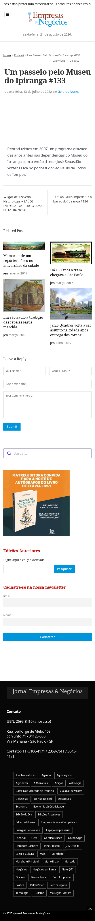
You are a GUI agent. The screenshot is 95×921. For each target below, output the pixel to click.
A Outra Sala (41, 783)
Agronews (22, 783)
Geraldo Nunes (68, 91)
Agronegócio (64, 775)
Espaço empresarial (58, 830)
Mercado (70, 861)
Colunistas (22, 799)
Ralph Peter (37, 885)
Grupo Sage (75, 838)
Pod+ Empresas (62, 877)
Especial (20, 838)
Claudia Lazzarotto (71, 791)
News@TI (67, 869)
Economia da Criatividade (48, 806)
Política (20, 885)
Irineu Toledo (52, 846)
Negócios (21, 869)
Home (7, 55)
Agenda (46, 775)
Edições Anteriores (49, 814)
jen (5, 273)
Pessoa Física (39, 877)
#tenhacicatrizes (26, 775)
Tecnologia (22, 893)
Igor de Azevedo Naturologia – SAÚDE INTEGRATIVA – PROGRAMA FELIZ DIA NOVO (22, 203)
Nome (7, 615)
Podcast (19, 55)
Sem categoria (58, 885)
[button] (7, 14)
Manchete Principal (27, 861)
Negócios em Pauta (44, 869)
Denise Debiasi (43, 799)
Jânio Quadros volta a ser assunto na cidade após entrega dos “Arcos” (70, 330)
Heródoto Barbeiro (27, 846)
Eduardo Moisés (25, 822)
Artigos (59, 783)
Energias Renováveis (28, 830)
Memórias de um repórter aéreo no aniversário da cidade (21, 260)
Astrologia (75, 783)
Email (6, 596)
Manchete (57, 854)
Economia (21, 806)
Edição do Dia (24, 814)
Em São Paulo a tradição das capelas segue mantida (23, 322)
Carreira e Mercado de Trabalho (35, 791)
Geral (34, 838)
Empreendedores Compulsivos (59, 822)
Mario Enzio (51, 861)
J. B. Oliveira (73, 846)
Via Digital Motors (60, 893)
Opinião (20, 877)
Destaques (64, 799)
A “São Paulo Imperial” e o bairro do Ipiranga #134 (72, 199)
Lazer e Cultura (25, 854)
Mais (43, 854)
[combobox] (47, 453)
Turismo (39, 893)
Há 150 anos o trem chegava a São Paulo (66, 272)
